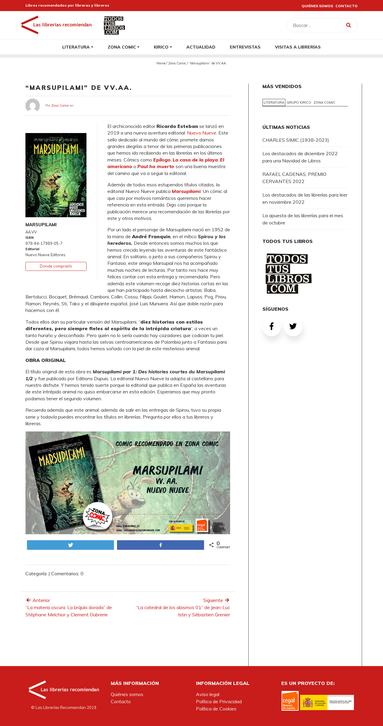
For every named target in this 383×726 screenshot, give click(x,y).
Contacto (121, 701)
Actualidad (200, 46)
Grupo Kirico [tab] (299, 102)
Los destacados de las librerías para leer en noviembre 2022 (304, 198)
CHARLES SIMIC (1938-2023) (295, 140)
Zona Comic (122, 46)
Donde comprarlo (56, 266)
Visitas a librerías (298, 46)
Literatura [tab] (274, 102)
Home (160, 63)
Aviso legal (207, 694)
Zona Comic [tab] (324, 102)
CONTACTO (346, 6)
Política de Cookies (216, 709)
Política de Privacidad (219, 701)
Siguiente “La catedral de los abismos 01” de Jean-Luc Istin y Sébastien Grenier (183, 607)
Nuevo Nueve (201, 133)
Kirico (161, 46)
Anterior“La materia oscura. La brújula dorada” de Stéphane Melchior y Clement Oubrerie (68, 607)
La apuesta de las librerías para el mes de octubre (302, 219)
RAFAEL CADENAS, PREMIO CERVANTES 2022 (294, 177)
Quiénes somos (127, 694)
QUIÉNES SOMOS (317, 6)
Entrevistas (245, 46)
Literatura (76, 46)
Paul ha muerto (156, 166)
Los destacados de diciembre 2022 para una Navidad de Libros (300, 157)
